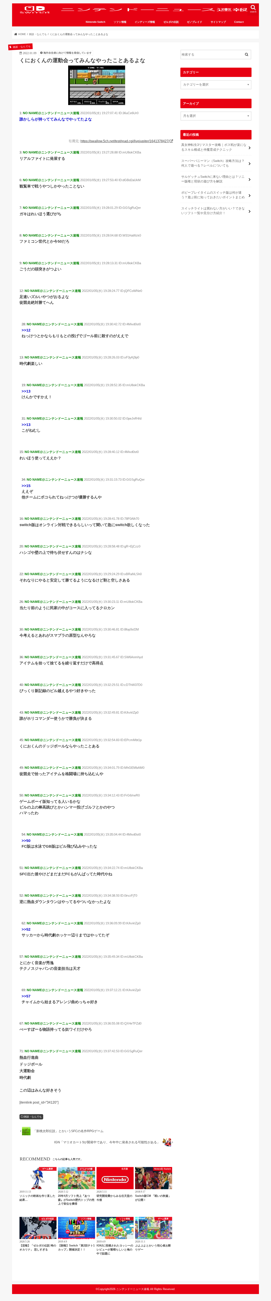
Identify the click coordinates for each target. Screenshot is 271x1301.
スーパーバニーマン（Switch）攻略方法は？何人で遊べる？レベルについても (213, 163)
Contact (239, 22)
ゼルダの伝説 (171, 22)
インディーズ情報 (145, 22)
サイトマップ (218, 22)
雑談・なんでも (33, 1116)
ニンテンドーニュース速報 (132, 1289)
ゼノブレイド (194, 22)
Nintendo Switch (95, 22)
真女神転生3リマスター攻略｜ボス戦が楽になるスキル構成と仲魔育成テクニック (213, 147)
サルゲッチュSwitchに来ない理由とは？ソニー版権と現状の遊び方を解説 (213, 179)
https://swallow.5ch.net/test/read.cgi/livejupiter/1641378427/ (124, 141)
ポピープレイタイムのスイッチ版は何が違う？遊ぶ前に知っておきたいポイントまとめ (213, 195)
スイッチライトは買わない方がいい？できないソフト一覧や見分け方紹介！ (213, 211)
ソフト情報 (120, 22)
